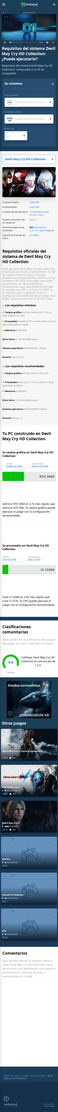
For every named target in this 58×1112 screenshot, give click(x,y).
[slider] (22, 42)
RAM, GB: (9, 128)
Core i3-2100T (10, 559)
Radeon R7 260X (15, 466)
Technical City (29, 4)
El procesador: (11, 94)
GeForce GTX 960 (40, 466)
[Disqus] (29, 1024)
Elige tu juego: (29, 159)
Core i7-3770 (34, 559)
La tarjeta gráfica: (13, 111)
